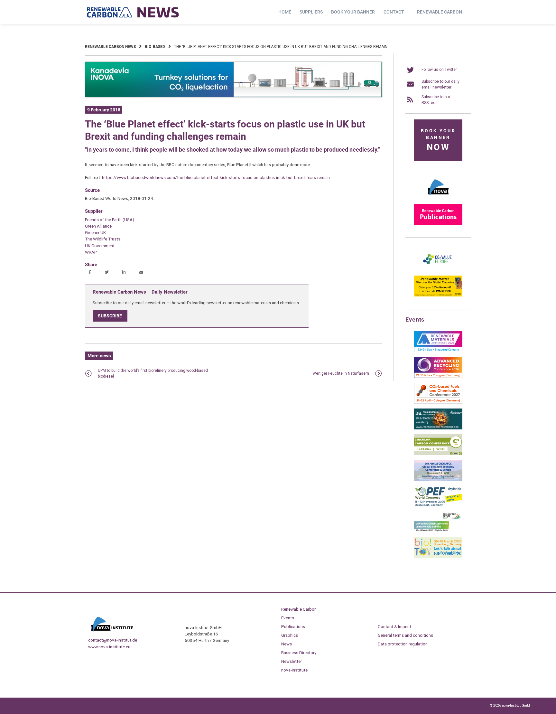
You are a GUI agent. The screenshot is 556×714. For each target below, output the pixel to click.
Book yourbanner (438, 140)
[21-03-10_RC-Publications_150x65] (438, 223)
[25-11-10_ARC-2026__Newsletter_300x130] (438, 376)
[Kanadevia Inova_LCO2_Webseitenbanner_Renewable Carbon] (233, 96)
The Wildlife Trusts (102, 238)
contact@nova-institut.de (112, 640)
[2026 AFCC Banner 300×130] (438, 479)
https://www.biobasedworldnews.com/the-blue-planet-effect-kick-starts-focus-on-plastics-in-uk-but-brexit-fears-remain (216, 177)
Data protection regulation (403, 643)
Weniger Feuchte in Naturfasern (340, 373)
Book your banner (353, 11)
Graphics (289, 635)
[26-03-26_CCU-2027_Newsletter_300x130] (438, 402)
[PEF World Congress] (438, 505)
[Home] (133, 12)
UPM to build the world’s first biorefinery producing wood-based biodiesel (153, 373)
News (286, 643)
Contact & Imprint (394, 626)
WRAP (91, 252)
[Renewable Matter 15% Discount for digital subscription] (438, 295)
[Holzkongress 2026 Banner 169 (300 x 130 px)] (438, 428)
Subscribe (110, 315)
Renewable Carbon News (110, 46)
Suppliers (311, 11)
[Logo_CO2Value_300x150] (438, 269)
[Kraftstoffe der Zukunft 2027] (438, 531)
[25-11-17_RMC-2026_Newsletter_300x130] (438, 351)
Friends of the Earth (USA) (109, 219)
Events (287, 617)
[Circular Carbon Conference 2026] (438, 454)
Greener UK (95, 232)
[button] (90, 272)
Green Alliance (98, 226)
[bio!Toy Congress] (438, 557)
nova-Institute (294, 669)
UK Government (100, 245)
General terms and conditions (405, 635)
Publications (293, 626)
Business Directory (298, 652)
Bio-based (155, 46)
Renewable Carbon (439, 11)
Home (284, 11)
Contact (394, 11)
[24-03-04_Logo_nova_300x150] (438, 197)
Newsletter (291, 661)
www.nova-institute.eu (109, 646)
